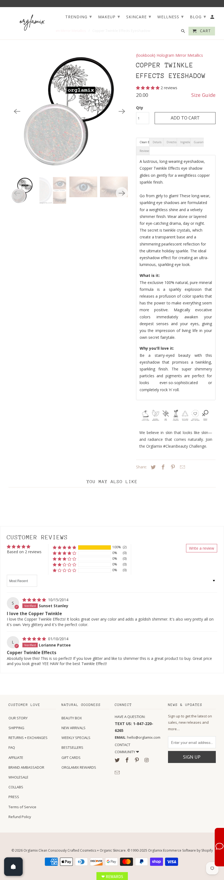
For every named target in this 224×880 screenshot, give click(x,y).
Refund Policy (19, 816)
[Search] (183, 32)
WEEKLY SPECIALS (75, 737)
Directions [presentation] (172, 142)
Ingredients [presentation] (185, 142)
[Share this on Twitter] (152, 467)
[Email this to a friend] (181, 467)
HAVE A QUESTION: (130, 716)
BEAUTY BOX (71, 718)
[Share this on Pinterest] (171, 467)
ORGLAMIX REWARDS (78, 767)
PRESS (13, 796)
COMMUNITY (125, 751)
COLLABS (15, 787)
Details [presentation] (157, 142)
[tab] (143, 142)
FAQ (11, 747)
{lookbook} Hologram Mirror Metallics (169, 55)
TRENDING (78, 16)
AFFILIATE (15, 757)
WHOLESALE (18, 777)
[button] (148, 87)
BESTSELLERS (72, 747)
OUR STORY (18, 718)
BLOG (198, 16)
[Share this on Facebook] (162, 467)
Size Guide (203, 95)
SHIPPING (16, 727)
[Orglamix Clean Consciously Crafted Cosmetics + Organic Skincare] (32, 22)
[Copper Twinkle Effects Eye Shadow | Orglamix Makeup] (69, 111)
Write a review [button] (201, 548)
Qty (139, 107)
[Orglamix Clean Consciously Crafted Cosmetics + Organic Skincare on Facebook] (128, 760)
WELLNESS (170, 16)
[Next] (122, 111)
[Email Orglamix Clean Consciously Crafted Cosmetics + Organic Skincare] (118, 772)
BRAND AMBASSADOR (26, 767)
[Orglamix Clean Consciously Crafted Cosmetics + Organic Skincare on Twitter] (118, 760)
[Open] (13, 866)
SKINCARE (138, 16)
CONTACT (122, 744)
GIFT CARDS (71, 757)
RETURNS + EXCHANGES (28, 737)
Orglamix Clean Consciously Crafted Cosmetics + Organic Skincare (74, 850)
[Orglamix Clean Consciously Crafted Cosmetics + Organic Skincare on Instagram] (147, 760)
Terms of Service (22, 806)
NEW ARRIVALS (73, 727)
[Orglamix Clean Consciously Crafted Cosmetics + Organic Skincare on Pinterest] (137, 760)
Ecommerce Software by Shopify (188, 850)
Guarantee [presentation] (199, 142)
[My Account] (212, 18)
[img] (34, 599)
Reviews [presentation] (145, 151)
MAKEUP (109, 16)
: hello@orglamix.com (137, 737)
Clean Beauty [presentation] (145, 142)
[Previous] (17, 111)
